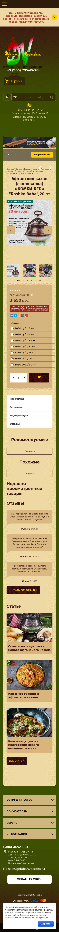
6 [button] (31, 280)
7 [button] (33, 280)
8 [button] (36, 280)
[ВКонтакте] (11, 315)
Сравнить (32, 294)
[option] (29, 223)
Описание (16, 407)
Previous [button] (11, 230)
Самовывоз (14, 75)
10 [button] (41, 280)
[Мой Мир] (22, 315)
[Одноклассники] (19, 315)
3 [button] (23, 280)
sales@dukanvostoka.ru (26, 869)
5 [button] (28, 280)
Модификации (19, 415)
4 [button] (25, 280)
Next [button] (48, 230)
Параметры (17, 398)
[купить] (39, 377)
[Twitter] (15, 315)
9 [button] (38, 280)
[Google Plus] (26, 315)
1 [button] (18, 280)
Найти (51, 97)
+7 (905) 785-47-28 (23, 70)
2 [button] (20, 280)
